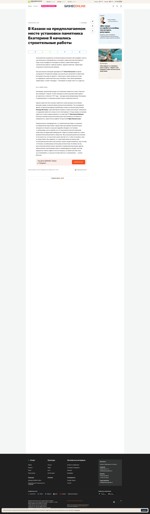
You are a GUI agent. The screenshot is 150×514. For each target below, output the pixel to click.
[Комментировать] (93, 21)
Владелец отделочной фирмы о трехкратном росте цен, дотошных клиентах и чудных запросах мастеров (110, 36)
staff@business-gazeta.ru (106, 482)
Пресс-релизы (31, 473)
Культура (51, 460)
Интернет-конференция (73, 465)
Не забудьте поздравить (73, 467)
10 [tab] (113, 77)
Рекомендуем (103, 63)
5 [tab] (109, 77)
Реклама (50, 477)
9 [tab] (112, 77)
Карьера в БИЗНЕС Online (34, 480)
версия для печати (82, 169)
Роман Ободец (111, 19)
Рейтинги (69, 470)
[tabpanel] (110, 28)
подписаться (78, 162)
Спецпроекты (71, 477)
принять (144, 510)
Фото (49, 470)
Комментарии (57, 178)
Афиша (30, 465)
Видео (49, 467)
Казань (96, 1)
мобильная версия (73, 494)
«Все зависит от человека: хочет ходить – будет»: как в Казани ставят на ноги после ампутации (110, 68)
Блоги (29, 470)
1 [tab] (106, 77)
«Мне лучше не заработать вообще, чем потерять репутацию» (109, 29)
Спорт (32, 460)
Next (120, 42)
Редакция (31, 477)
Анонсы (50, 465)
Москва (106, 1)
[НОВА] (49, 6)
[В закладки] (93, 26)
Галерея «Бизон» (71, 480)
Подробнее (77, 510)
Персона (30, 467)
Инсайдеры (70, 473)
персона (102, 15)
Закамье (35, 6)
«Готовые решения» (113, 21)
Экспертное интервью (76, 460)
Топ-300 (69, 483)
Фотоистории (51, 473)
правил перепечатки (82, 506)
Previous (100, 42)
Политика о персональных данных (74, 500)
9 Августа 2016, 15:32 (33, 22)
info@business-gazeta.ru (106, 470)
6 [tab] (110, 77)
